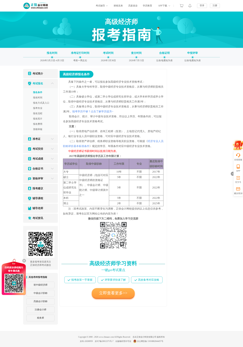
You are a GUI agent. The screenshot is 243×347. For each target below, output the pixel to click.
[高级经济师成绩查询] (136, 56)
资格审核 (37, 129)
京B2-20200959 (86, 341)
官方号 (238, 182)
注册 (215, 5)
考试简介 (38, 73)
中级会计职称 (40, 293)
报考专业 (37, 108)
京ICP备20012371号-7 (104, 341)
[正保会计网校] (36, 5)
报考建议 (38, 188)
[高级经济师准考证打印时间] (80, 56)
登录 (202, 5)
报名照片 (37, 118)
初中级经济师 (40, 285)
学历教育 (147, 5)
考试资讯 (38, 218)
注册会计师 (40, 309)
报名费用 (37, 124)
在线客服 (238, 160)
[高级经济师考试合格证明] (164, 56)
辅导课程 (38, 198)
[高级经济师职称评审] (193, 56)
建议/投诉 (238, 193)
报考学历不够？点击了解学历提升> (92, 111)
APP (238, 171)
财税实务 (118, 5)
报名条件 (37, 92)
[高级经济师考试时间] (108, 56)
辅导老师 (38, 208)
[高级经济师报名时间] (52, 56)
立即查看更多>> (113, 293)
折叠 (232, 174)
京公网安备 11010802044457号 (150, 341)
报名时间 (37, 97)
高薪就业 (133, 5)
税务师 (40, 318)
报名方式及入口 (41, 103)
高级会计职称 (40, 301)
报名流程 (37, 113)
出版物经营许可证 (123, 341)
